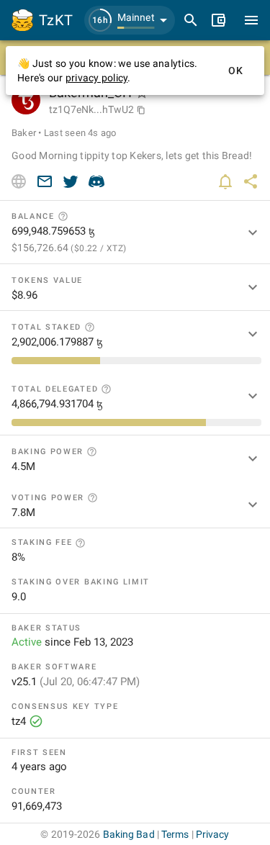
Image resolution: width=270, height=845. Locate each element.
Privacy (213, 834)
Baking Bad (129, 834)
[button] (129, 20)
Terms (175, 834)
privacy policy (97, 77)
